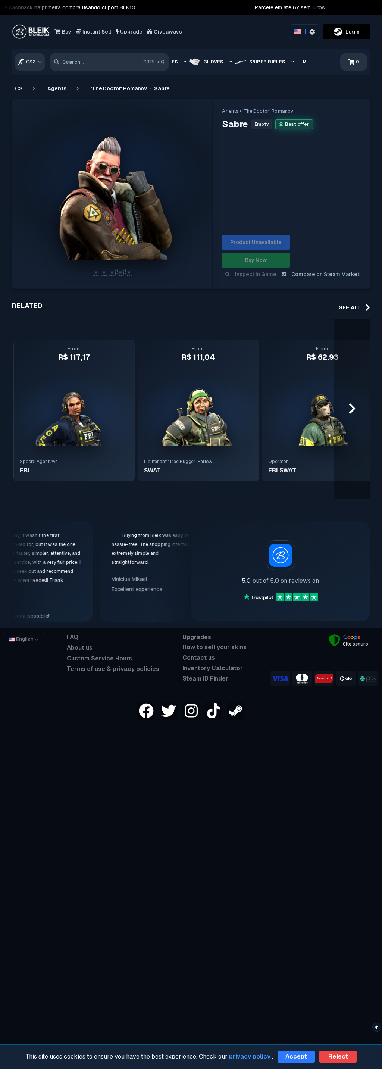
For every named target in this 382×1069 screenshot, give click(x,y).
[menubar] (239, 62)
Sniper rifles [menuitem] (267, 62)
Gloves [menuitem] (213, 62)
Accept (296, 1056)
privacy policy (249, 1056)
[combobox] (30, 62)
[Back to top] (376, 1027)
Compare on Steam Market (325, 274)
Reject (338, 1056)
